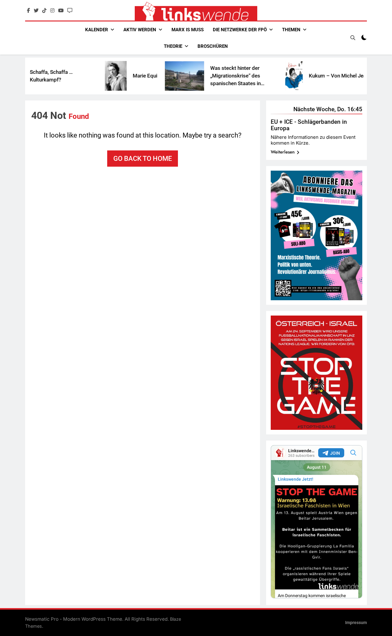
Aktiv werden (139, 29)
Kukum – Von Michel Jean (323, 76)
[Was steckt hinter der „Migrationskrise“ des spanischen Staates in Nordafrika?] (168, 76)
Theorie (173, 46)
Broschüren (213, 46)
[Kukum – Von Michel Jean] (278, 76)
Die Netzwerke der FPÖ (240, 29)
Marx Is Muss (188, 29)
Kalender (96, 29)
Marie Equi (129, 76)
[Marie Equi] (100, 76)
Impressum (356, 622)
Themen (291, 29)
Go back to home (142, 158)
